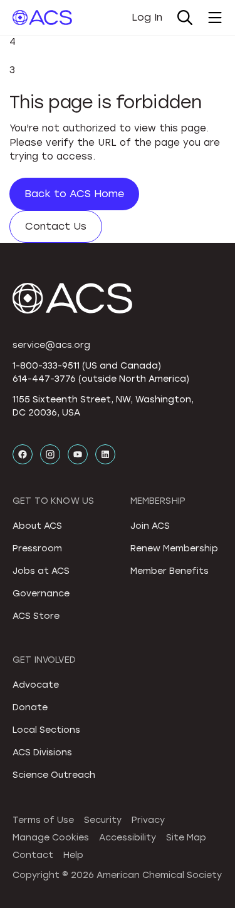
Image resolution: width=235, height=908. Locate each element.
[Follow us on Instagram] (50, 454)
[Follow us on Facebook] (23, 454)
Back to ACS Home (74, 194)
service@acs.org (51, 345)
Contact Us (55, 226)
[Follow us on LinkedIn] (105, 454)
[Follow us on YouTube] (78, 454)
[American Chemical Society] (42, 17)
